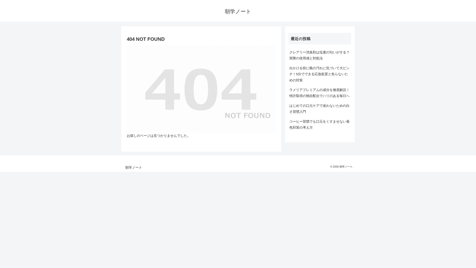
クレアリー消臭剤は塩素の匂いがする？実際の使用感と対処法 (319, 55)
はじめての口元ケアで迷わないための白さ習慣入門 (319, 109)
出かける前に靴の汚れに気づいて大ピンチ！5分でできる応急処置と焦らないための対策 (319, 74)
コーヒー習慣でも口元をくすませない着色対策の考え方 (319, 124)
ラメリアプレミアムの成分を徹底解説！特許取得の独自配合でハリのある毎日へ (319, 93)
